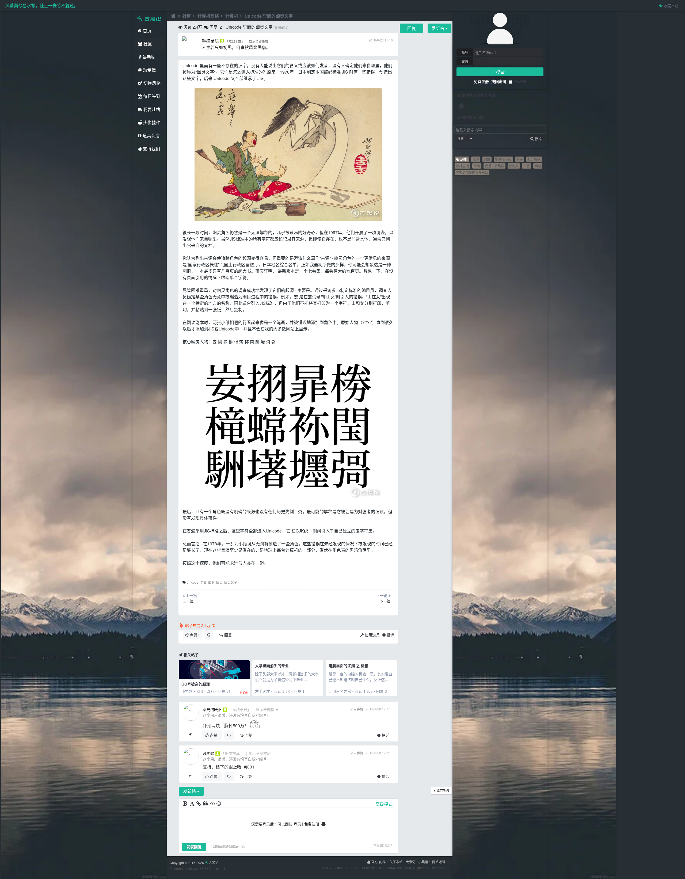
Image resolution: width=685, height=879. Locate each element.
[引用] (205, 803)
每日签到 (151, 96)
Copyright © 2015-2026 (194, 862)
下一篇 (385, 601)
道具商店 (151, 135)
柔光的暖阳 (212, 709)
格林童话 (462, 165)
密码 (465, 61)
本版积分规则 (383, 845)
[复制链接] (281, 27)
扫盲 (526, 165)
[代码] (212, 803)
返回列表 (443, 790)
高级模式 (384, 804)
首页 (146, 31)
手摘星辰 (210, 41)
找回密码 (498, 81)
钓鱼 (487, 159)
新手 (519, 159)
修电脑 (514, 165)
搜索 (460, 138)
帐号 (465, 52)
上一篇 (188, 601)
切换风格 (151, 83)
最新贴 (148, 57)
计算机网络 (208, 16)
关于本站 (396, 861)
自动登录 (519, 81)
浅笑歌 (208, 753)
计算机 (231, 16)
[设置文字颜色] (192, 803)
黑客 (476, 159)
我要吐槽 (151, 109)
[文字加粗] (185, 803)
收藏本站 (671, 5)
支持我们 (151, 149)
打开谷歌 (534, 159)
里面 (203, 582)
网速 (538, 165)
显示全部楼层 (258, 41)
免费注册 (481, 81)
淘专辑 (149, 70)
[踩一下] (208, 634)
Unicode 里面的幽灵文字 (269, 16)
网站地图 (438, 861)
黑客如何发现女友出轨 (472, 172)
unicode (193, 582)
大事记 (410, 861)
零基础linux (503, 159)
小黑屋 (423, 861)
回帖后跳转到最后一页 (229, 846)
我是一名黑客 (494, 165)
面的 (211, 582)
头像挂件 (151, 122)
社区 (147, 44)
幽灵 (219, 582)
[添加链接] (199, 803)
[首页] (172, 16)
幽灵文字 (230, 582)
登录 (500, 71)
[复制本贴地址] (190, 735)
